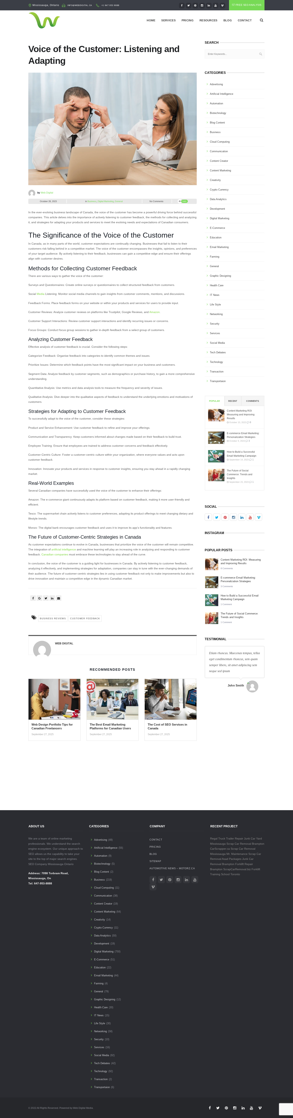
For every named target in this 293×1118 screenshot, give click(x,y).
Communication (219, 151)
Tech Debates (218, 352)
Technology (216, 361)
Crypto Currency (219, 189)
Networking (216, 314)
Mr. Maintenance (237, 853)
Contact (245, 20)
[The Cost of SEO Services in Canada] (171, 700)
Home (151, 20)
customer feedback (85, 618)
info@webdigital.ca (79, 5)
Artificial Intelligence (221, 93)
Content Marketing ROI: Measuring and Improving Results (241, 414)
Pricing (188, 20)
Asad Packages (231, 858)
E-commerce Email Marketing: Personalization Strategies (243, 435)
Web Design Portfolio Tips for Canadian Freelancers (52, 726)
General (119, 201)
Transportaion (218, 381)
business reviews (53, 618)
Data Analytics (218, 199)
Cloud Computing (220, 141)
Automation (216, 103)
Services (168, 20)
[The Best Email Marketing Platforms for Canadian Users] (113, 700)
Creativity (215, 180)
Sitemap (155, 861)
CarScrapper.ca (220, 848)
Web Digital (47, 192)
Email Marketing (219, 247)
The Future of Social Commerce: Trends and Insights (239, 474)
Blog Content (217, 122)
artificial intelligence (63, 549)
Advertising (216, 84)
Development (217, 208)
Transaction (216, 371)
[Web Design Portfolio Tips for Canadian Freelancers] (54, 700)
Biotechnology (218, 113)
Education (215, 237)
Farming (214, 256)
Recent (232, 401)
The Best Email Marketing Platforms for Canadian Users (110, 726)
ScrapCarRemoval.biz (237, 869)
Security (214, 323)
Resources (208, 20)
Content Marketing (220, 170)
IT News (214, 294)
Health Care (216, 285)
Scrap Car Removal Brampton (245, 843)
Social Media (217, 342)
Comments (252, 401)
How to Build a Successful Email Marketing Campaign (241, 453)
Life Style (215, 304)
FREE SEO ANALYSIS (249, 5)
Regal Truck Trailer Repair (226, 838)
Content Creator (219, 160)
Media (40, 293)
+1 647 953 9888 (110, 5)
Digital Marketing (106, 201)
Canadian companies (54, 554)
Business (92, 201)
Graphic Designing (220, 275)
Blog (227, 20)
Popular (214, 401)
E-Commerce (217, 227)
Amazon (154, 312)
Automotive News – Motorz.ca (172, 868)
